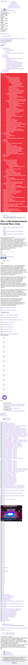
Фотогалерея (4, 422)
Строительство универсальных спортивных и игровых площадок (14, 63)
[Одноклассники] (3, 258)
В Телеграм (7, 419)
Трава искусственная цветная (16, 91)
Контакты (5, 71)
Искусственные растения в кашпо (17, 99)
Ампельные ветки (13, 95)
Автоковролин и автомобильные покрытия (14, 197)
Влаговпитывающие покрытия (13, 129)
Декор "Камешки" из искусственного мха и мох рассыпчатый (15, 106)
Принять (14, 662)
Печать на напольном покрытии (14, 66)
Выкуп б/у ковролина (11, 60)
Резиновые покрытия (16, 82)
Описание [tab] (6, 260)
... (3, 157)
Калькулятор (6, 70)
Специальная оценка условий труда (15, 53)
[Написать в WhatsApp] (1, 10)
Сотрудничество (10, 50)
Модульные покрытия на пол (13, 125)
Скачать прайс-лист (6, 41)
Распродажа (6, 48)
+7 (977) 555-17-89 (9, 634)
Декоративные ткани (11, 114)
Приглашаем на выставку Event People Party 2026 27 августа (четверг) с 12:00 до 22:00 (14, 405)
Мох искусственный (13, 102)
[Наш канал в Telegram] (4, 10)
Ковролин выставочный (12, 108)
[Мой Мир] (5, 258)
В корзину (3, 255)
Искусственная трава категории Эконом (17, 84)
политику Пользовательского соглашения (14, 661)
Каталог (7, 76)
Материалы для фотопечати (13, 77)
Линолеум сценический (12, 120)
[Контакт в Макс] (10, 10)
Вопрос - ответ (5, 312)
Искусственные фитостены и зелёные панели (16, 97)
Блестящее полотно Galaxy (12, 112)
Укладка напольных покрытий (13, 64)
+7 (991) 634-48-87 (9, 633)
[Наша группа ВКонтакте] (2, 10)
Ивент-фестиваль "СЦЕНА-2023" (11, 408)
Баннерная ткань (10, 113)
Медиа (8, 51)
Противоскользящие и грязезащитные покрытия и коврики (15, 127)
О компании (8, 49)
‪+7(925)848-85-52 (8, 39)
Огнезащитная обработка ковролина (15, 68)
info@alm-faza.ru (5, 33)
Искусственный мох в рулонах (16, 103)
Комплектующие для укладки (16, 86)
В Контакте (8, 418)
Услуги (7, 57)
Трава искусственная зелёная (16, 90)
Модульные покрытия (14, 81)
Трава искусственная (13, 89)
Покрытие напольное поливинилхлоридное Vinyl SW (14, 122)
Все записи (3, 413)
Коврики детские (10, 118)
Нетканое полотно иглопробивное (14, 111)
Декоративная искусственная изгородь (15, 100)
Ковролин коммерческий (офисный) (15, 109)
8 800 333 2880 (7, 36)
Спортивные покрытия (14, 78)
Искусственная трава (14, 80)
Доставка (5, 55)
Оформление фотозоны (12, 67)
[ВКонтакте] (1, 258)
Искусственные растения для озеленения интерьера (14, 93)
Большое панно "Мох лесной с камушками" (14, 410)
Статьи (5, 54)
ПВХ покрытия (13, 87)
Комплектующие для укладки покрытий (16, 123)
